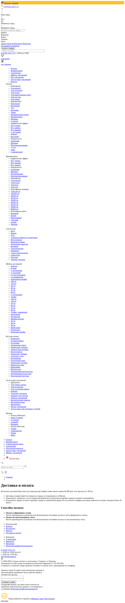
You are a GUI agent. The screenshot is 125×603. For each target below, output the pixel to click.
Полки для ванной (18, 407)
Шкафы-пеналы (17, 319)
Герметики (15, 339)
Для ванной (16, 88)
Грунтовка (15, 343)
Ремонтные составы (19, 363)
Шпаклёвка (15, 367)
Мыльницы (15, 404)
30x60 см (14, 200)
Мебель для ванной (19, 75)
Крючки (14, 391)
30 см (13, 321)
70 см (13, 290)
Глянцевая (15, 141)
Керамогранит (17, 71)
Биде (13, 231)
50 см (13, 286)
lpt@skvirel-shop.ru (8, 557)
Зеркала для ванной (19, 398)
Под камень (16, 128)
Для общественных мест (21, 95)
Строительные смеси (14, 444)
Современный (17, 152)
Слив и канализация (19, 253)
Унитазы (14, 257)
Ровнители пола (17, 365)
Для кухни (15, 93)
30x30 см (14, 198)
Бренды (10, 44)
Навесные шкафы (18, 332)
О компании (11, 539)
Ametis (13, 429)
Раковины (15, 251)
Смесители (15, 255)
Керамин (14, 424)
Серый (13, 222)
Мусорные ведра (18, 402)
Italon (13, 435)
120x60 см (15, 194)
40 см (13, 323)
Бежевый (14, 213)
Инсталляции (16, 240)
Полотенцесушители (19, 244)
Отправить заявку (8, 582)
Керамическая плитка (20, 115)
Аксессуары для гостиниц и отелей (25, 409)
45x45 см (14, 205)
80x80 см (14, 209)
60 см (13, 288)
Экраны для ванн (18, 259)
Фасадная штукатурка (20, 376)
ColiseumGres (16, 431)
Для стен (14, 187)
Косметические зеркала (20, 400)
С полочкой (16, 273)
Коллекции (10, 528)
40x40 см (14, 202)
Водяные (14, 246)
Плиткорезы (16, 358)
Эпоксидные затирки (19, 350)
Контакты (18, 44)
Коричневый (16, 218)
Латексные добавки (19, 354)
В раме (13, 268)
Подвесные (15, 317)
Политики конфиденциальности (23, 589)
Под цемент (16, 165)
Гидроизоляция (17, 341)
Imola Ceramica (17, 418)
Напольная (15, 104)
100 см (13, 281)
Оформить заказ (37, 599)
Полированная (17, 174)
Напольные (15, 314)
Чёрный (14, 224)
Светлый (14, 220)
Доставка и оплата (13, 533)
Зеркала (14, 266)
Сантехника (16, 73)
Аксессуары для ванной (21, 79)
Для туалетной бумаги (20, 389)
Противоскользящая (19, 145)
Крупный (15, 137)
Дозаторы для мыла (19, 393)
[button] (2, 464)
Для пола (14, 185)
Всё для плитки (17, 77)
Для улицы (15, 99)
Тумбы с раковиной (19, 312)
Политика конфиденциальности (19, 546)
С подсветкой (16, 270)
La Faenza (15, 420)
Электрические (17, 249)
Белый (13, 216)
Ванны (13, 233)
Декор (13, 112)
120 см (13, 284)
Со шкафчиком (17, 277)
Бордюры (15, 110)
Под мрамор (16, 130)
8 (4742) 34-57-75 (11, 7)
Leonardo (14, 422)
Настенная (15, 106)
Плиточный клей (18, 361)
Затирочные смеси (18, 345)
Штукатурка (16, 369)
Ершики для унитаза (19, 396)
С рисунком (16, 132)
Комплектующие (18, 242)
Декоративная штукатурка (22, 371)
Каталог (9, 526)
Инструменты (16, 352)
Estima (13, 433)
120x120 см (15, 191)
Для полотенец (17, 387)
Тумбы (13, 297)
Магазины (10, 544)
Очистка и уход (17, 356)
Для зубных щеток (18, 385)
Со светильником (18, 275)
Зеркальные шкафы (19, 279)
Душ (13, 235)
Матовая (14, 143)
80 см (13, 292)
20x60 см (14, 196)
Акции (4, 44)
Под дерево (15, 126)
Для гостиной (16, 90)
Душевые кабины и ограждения (24, 238)
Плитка (14, 68)
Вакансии (27, 44)
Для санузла (16, 97)
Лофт (13, 150)
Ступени (14, 121)
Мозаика (14, 119)
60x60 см (14, 207)
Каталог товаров (11, 3)
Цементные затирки (19, 347)
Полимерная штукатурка (21, 374)
